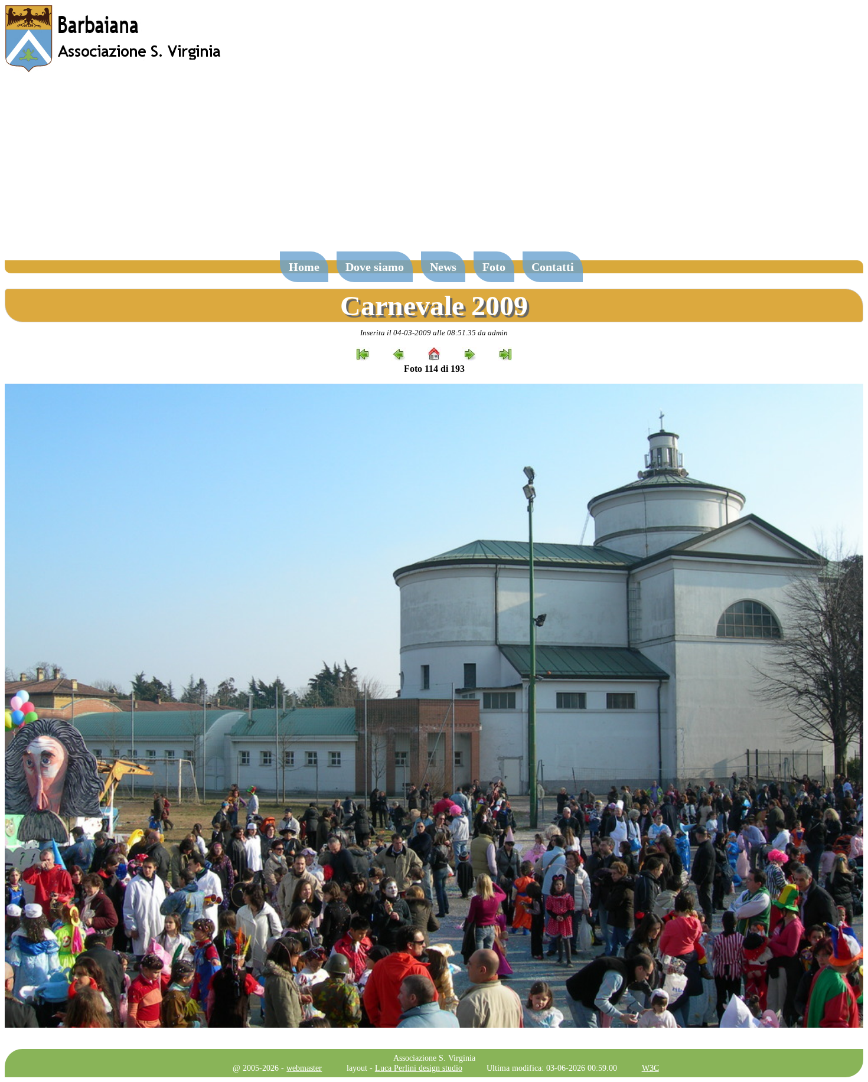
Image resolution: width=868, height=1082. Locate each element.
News (443, 266)
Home (304, 266)
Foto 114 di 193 (434, 369)
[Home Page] (114, 69)
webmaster (304, 1068)
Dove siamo (374, 266)
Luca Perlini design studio (418, 1068)
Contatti (552, 266)
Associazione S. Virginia (434, 1058)
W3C (650, 1068)
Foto (493, 266)
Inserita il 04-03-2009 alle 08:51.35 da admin (434, 332)
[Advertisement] (434, 167)
